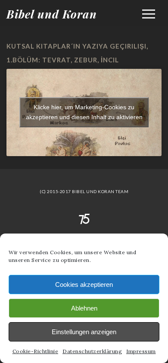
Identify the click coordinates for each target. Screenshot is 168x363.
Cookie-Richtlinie (35, 351)
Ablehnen (84, 308)
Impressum (141, 351)
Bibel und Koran (51, 14)
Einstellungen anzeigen (84, 331)
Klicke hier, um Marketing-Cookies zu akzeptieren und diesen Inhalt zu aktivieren (84, 112)
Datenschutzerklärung (92, 351)
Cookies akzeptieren (84, 284)
